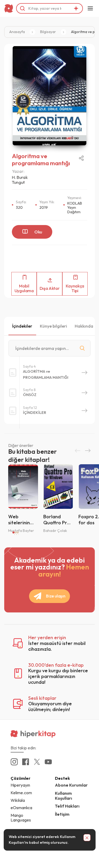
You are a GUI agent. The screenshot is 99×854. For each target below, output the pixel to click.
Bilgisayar (48, 31)
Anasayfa (17, 31)
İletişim (62, 814)
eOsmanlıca (21, 807)
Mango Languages (21, 818)
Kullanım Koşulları (63, 796)
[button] (78, 450)
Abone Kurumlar (71, 785)
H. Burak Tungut (20, 180)
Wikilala (18, 800)
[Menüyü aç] (90, 8)
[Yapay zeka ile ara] (76, 8)
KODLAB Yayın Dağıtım (74, 207)
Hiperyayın (20, 785)
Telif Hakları (67, 806)
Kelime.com (21, 792)
